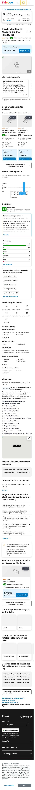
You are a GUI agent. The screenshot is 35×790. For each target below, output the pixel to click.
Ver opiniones (7, 264)
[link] (18, 2)
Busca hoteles (6, 698)
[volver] (9, 193)
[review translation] (14, 211)
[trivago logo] (7, 2)
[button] (17, 14)
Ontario (12, 700)
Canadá (4, 700)
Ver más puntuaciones (10, 296)
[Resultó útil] (23, 95)
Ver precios (23, 50)
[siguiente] (30, 193)
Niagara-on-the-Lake (9, 702)
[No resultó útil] (26, 95)
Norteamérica (18, 698)
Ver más (4, 337)
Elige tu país (5, 721)
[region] (17, 65)
